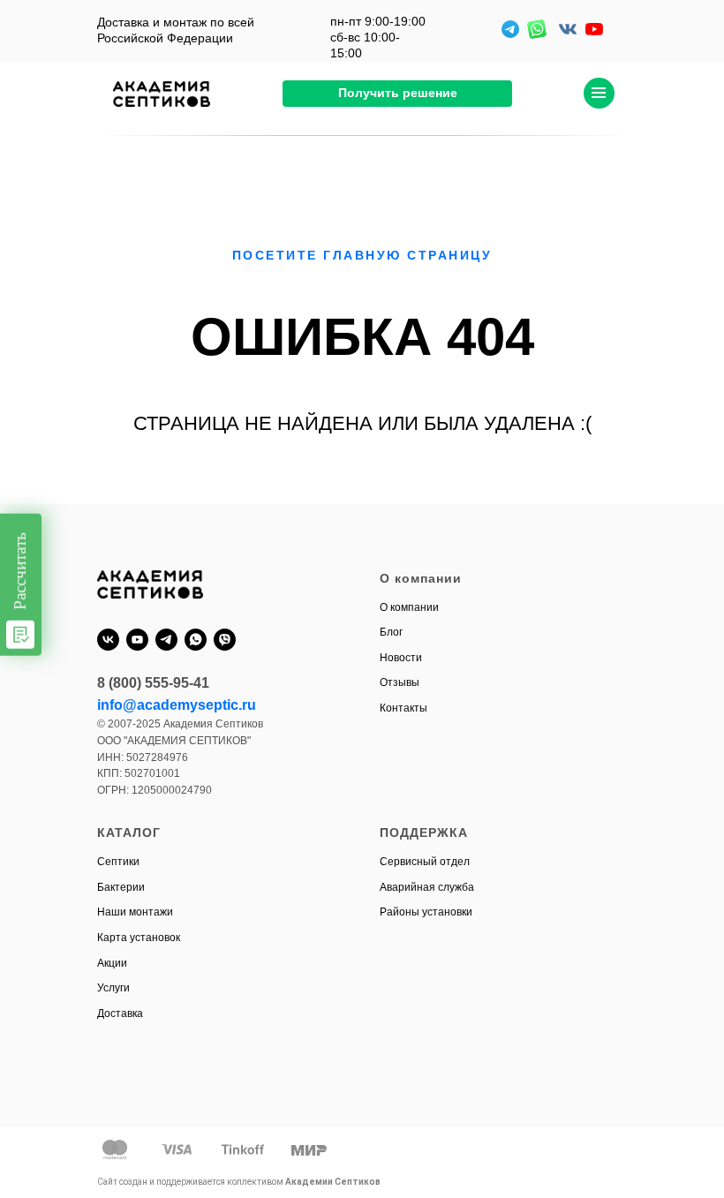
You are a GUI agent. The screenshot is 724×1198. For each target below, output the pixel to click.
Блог (391, 632)
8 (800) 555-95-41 (153, 682)
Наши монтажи (135, 912)
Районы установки (426, 912)
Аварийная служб (424, 887)
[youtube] (137, 640)
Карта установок (138, 937)
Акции (112, 963)
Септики (118, 861)
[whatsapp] (196, 640)
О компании (409, 607)
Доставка (120, 1013)
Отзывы (399, 682)
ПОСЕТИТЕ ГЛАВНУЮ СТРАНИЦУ (362, 255)
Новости (401, 658)
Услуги (113, 988)
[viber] (225, 640)
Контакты (403, 708)
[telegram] (166, 640)
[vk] (108, 640)
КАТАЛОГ (129, 832)
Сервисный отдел (425, 861)
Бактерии (121, 887)
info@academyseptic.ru (176, 704)
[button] (397, 93)
